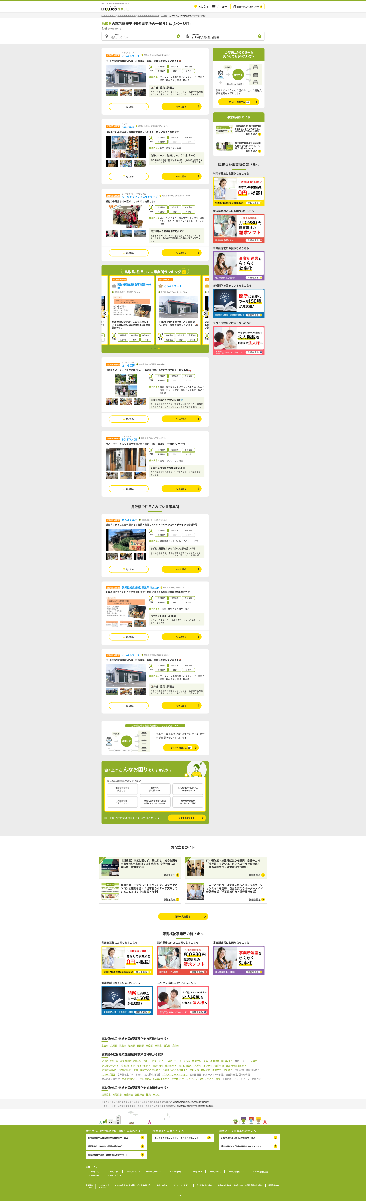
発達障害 (139, 1094)
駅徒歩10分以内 (110, 1061)
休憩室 (253, 1061)
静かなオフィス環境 (210, 1078)
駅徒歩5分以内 (109, 1070)
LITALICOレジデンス (113, 1175)
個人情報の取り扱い (204, 1185)
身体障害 (128, 1094)
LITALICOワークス (112, 1171)
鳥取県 (164, 15)
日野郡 (140, 1045)
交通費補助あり (130, 1078)
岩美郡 (131, 1045)
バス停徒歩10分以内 (130, 1061)
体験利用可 (171, 1065)
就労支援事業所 (125, 1101)
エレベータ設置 (182, 1061)
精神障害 (106, 1094)
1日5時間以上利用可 (236, 1065)
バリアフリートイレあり (175, 1074)
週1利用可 (158, 1065)
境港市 (122, 1045)
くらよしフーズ (131, 56)
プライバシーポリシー (181, 1185)
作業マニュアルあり (222, 1070)
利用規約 (89, 1185)
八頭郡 (113, 1045)
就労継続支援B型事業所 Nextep (140, 587)
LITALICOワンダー (153, 1171)
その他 (156, 1094)
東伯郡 (149, 1045)
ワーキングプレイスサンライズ (140, 197)
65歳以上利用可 (161, 1078)
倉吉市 (105, 1045)
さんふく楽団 (129, 520)
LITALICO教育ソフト (235, 1171)
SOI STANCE (129, 439)
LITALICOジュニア (133, 1171)
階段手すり (227, 1061)
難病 (148, 1094)
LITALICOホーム (92, 1171)
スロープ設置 (108, 1074)
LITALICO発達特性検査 (259, 1171)
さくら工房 (128, 365)
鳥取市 (175, 1045)
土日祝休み (145, 1078)
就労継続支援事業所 (127, 15)
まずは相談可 (185, 1065)
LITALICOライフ (214, 1171)
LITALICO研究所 (92, 1175)
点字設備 (214, 1061)
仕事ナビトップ (109, 15)
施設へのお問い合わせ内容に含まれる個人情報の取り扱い (240, 1185)
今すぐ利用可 (144, 1065)
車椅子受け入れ (200, 1061)
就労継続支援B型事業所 (148, 15)
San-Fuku (128, 127)
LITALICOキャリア (195, 1171)
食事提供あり (128, 1065)
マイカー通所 (165, 1061)
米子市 (158, 1045)
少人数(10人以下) (110, 1065)
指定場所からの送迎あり (175, 1070)
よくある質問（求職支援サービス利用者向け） (133, 1185)
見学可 (197, 1065)
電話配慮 (205, 1070)
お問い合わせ (162, 1185)
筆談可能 (194, 1070)
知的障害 (117, 1094)
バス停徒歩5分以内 (128, 1070)
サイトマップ (104, 1185)
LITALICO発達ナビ (174, 1171)
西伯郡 (167, 1045)
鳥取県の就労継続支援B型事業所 (156, 1101)
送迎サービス (149, 1061)
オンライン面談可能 (213, 1065)
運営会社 (102, 1187)
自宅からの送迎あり (150, 1070)
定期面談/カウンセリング (185, 1078)
